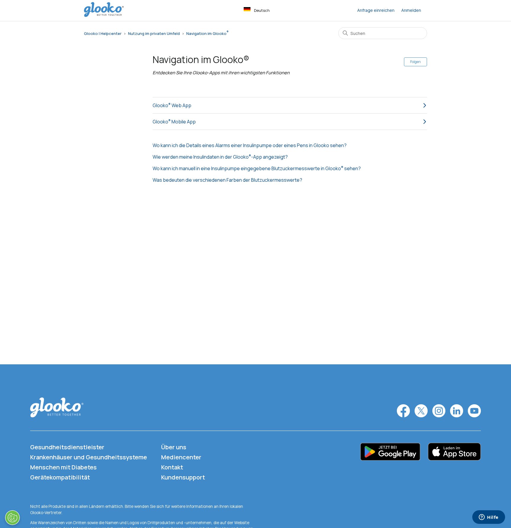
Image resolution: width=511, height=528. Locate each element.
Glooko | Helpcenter (103, 33)
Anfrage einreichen (375, 10)
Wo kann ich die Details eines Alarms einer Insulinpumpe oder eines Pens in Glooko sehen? (250, 145)
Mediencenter (181, 457)
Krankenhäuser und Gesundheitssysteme (88, 457)
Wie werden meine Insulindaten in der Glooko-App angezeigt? (220, 157)
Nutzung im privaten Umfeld (154, 33)
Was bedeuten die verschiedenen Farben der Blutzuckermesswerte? (227, 180)
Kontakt (172, 467)
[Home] (104, 15)
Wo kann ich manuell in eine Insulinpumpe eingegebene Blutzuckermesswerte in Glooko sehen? (257, 168)
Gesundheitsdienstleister (67, 447)
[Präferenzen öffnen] (12, 517)
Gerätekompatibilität (60, 477)
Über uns (173, 447)
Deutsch (262, 10)
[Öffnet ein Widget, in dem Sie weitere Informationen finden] (488, 517)
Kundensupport (183, 477)
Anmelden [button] (411, 10)
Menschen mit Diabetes (63, 467)
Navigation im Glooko (206, 33)
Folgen (415, 61)
